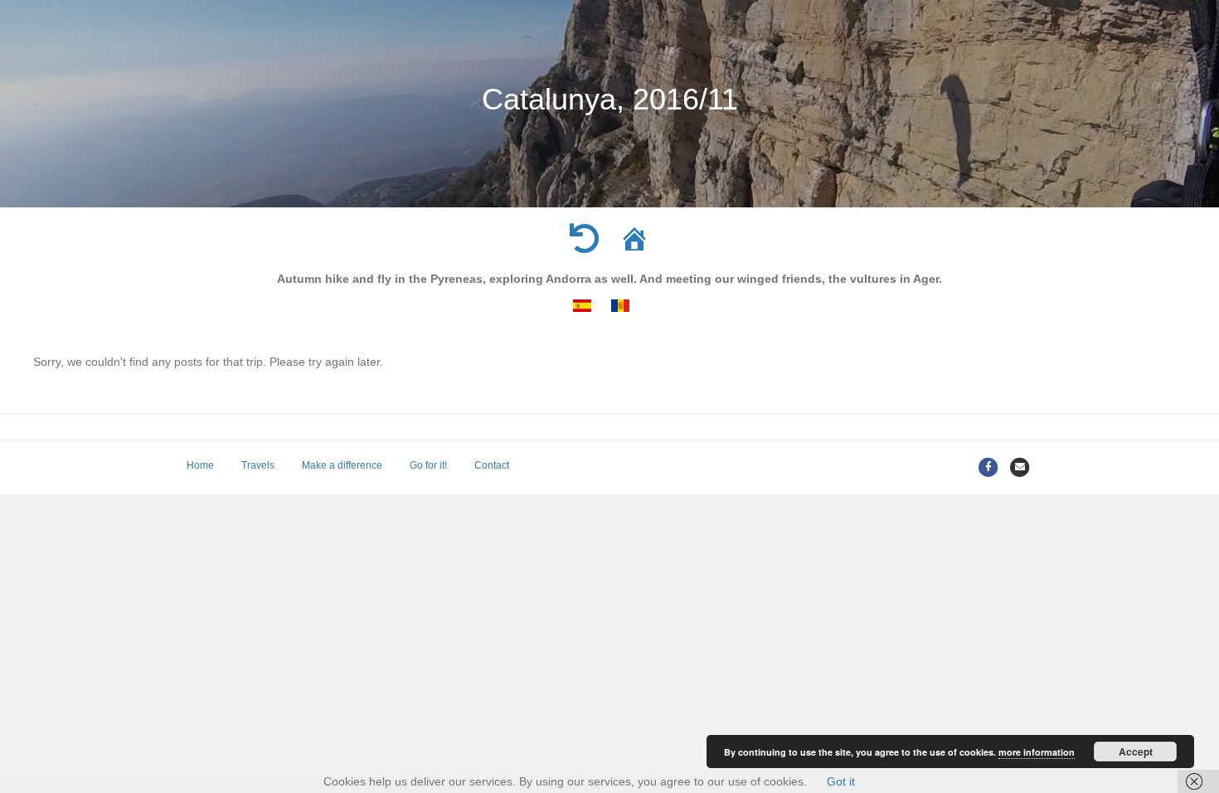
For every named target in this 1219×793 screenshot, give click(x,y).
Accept (1136, 751)
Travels (257, 465)
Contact (491, 465)
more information (1036, 752)
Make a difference (342, 465)
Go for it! (428, 465)
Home (200, 465)
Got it (841, 781)
